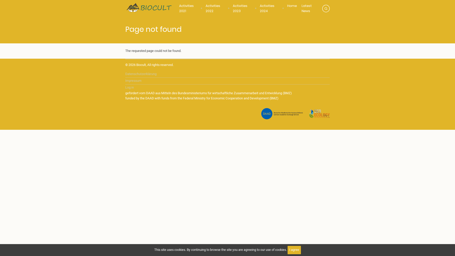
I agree (294, 249)
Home (292, 6)
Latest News (307, 8)
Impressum (133, 80)
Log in (129, 87)
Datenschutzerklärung (141, 74)
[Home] (151, 8)
